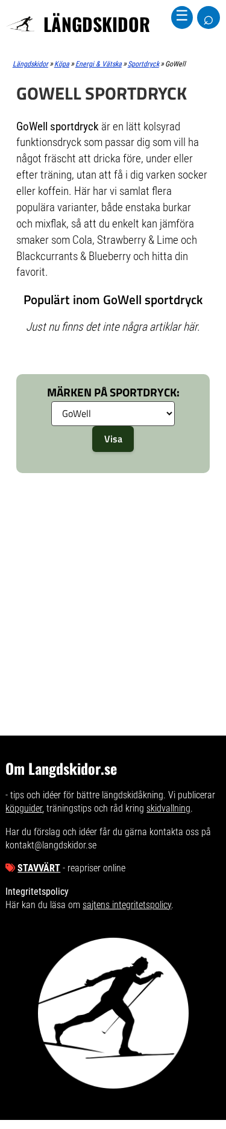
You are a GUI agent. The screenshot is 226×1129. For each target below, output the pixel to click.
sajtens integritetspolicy (127, 905)
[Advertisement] (113, 533)
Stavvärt (38, 868)
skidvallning (168, 808)
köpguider (23, 808)
